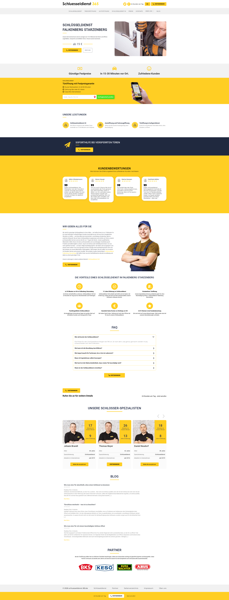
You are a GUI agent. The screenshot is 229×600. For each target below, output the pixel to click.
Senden (114, 321)
